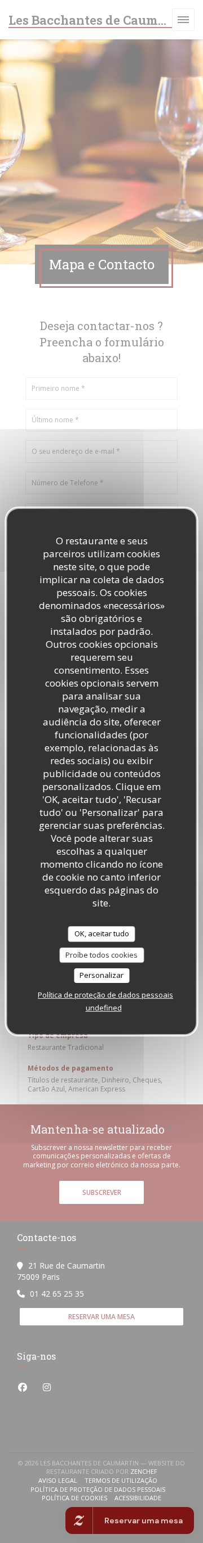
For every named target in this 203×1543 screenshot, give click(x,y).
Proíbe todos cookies (101, 955)
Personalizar (101, 975)
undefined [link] (104, 1008)
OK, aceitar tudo (101, 933)
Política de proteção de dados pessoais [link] (105, 995)
